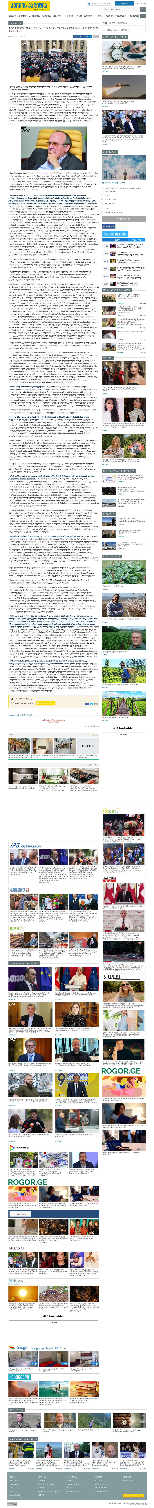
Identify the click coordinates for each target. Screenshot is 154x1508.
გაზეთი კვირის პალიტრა (117, 30)
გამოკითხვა (109, 152)
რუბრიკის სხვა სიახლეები (24, 963)
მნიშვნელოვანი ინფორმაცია (118, 471)
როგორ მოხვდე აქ (92, 735)
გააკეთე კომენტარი (91, 726)
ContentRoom (90, 765)
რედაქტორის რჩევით (114, 37)
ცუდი (107, 208)
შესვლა (142, 3)
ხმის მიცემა (123, 219)
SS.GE (11, 735)
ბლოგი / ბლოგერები (117, 23)
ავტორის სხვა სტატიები (24, 703)
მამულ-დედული (111, 556)
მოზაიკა (107, 358)
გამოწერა (124, 3)
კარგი (107, 195)
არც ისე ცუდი (110, 203)
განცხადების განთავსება (101, 3)
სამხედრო (108, 514)
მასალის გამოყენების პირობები (137, 1505)
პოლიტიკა (15, 23)
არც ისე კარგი (110, 199)
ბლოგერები (16, 1410)
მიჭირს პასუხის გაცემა (114, 212)
